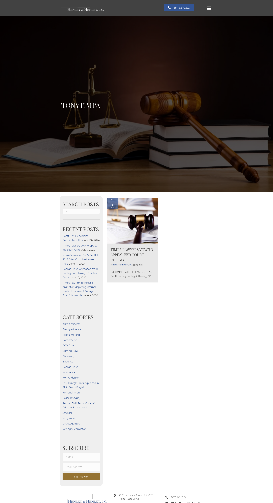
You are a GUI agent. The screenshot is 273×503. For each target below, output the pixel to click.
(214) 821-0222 (178, 497)
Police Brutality (71, 398)
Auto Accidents (71, 324)
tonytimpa (69, 418)
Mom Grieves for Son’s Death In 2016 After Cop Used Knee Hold (81, 259)
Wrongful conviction (74, 429)
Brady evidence (72, 329)
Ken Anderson (71, 377)
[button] (179, 7)
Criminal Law (70, 350)
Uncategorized (71, 423)
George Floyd (70, 367)
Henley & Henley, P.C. (123, 264)
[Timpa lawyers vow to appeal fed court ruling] (132, 220)
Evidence (68, 361)
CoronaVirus (70, 340)
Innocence (69, 372)
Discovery (68, 356)
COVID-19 (68, 345)
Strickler (67, 413)
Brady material (71, 334)
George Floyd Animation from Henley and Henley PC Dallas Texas (80, 273)
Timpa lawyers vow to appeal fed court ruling (131, 254)
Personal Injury (71, 392)
